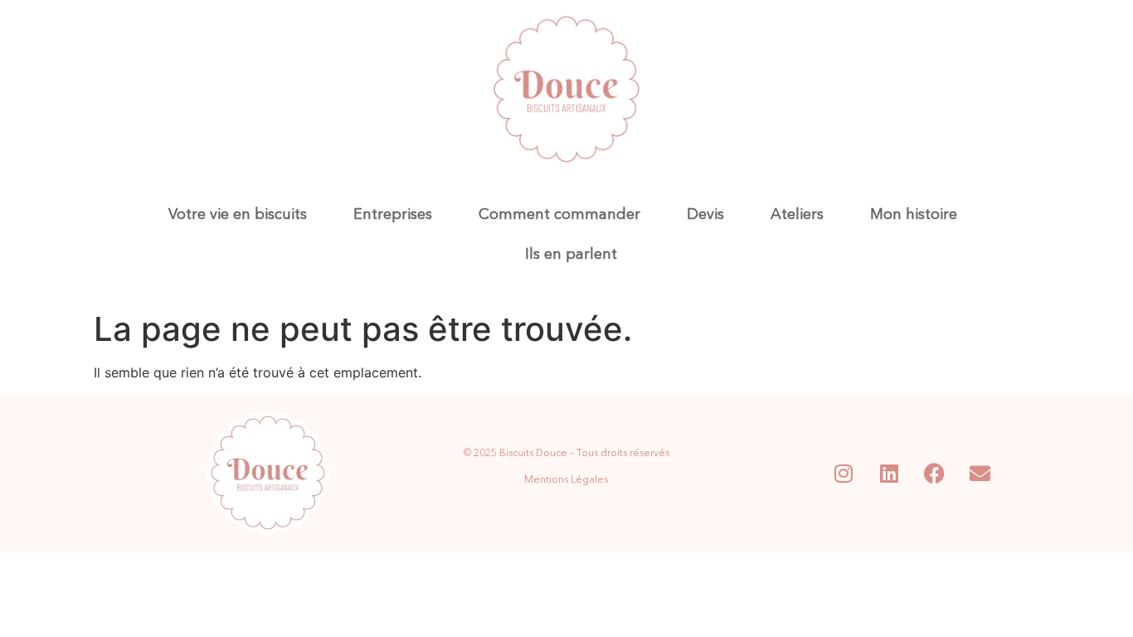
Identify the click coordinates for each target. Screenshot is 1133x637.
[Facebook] (935, 473)
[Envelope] (980, 473)
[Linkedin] (889, 473)
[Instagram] (843, 473)
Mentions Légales (566, 480)
